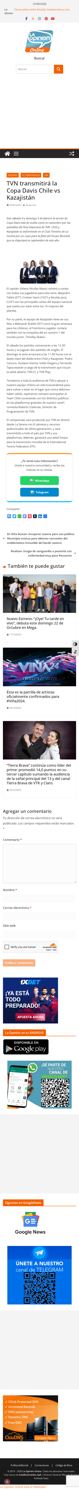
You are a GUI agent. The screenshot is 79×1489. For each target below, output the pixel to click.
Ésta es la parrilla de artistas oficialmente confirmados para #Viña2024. (33, 696)
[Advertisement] (39, 113)
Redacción (31, 205)
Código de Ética (63, 1465)
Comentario (12, 840)
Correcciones (42, 1465)
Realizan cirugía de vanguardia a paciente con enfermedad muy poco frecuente (41, 553)
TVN (46, 175)
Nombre (10, 890)
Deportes (12, 175)
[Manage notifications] (7, 1482)
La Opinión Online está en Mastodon (23, 1487)
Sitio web (9, 926)
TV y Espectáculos (31, 175)
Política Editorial (19, 1465)
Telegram (42, 492)
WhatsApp (42, 480)
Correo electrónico (17, 908)
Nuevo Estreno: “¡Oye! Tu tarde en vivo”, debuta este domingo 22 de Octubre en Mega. (35, 623)
